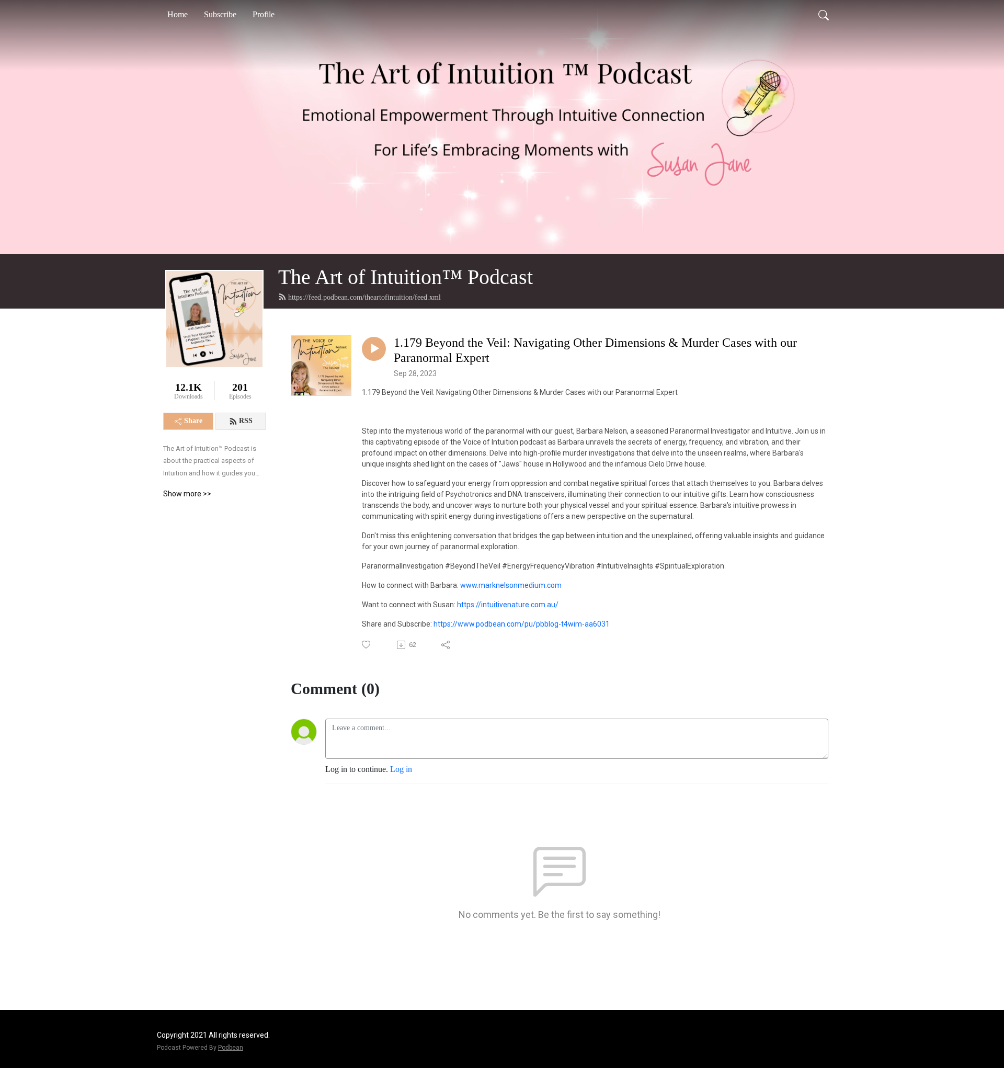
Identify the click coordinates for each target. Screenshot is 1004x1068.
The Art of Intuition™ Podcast (405, 277)
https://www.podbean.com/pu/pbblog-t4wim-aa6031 (521, 624)
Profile (264, 14)
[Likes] (367, 644)
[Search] (823, 14)
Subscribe (220, 14)
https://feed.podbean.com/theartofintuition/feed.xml (364, 297)
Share (193, 421)
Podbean (230, 1047)
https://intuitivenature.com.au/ (507, 604)
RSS (246, 421)
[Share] (446, 645)
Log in (401, 769)
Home (177, 14)
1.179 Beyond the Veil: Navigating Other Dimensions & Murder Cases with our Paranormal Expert (595, 350)
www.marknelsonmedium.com (511, 585)
